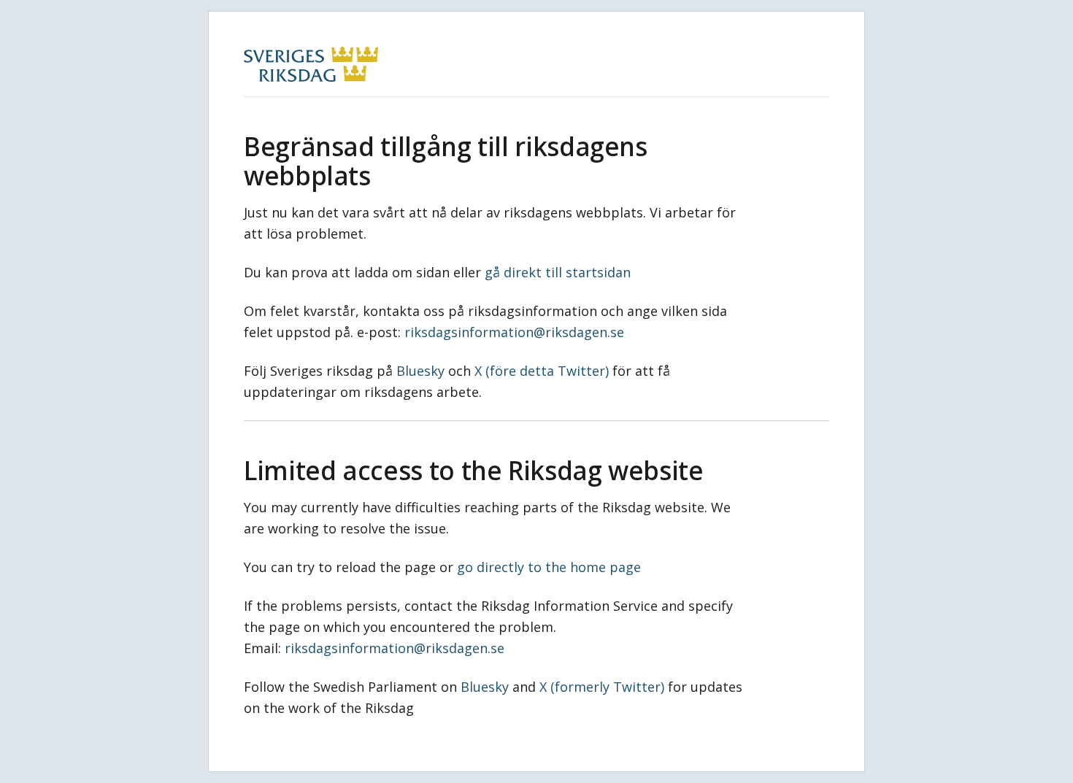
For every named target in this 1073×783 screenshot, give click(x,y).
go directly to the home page (549, 567)
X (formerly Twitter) (601, 686)
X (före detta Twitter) (541, 370)
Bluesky (420, 370)
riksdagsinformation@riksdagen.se (514, 332)
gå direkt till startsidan (558, 272)
